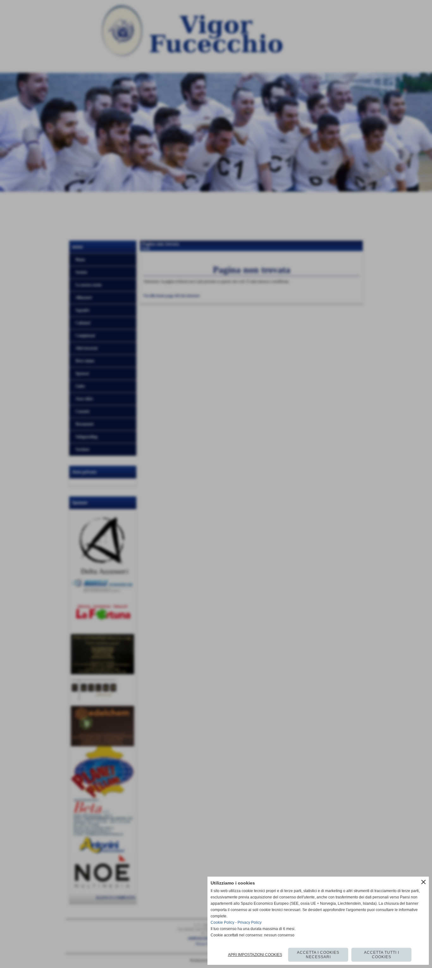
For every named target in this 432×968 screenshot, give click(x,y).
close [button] (423, 882)
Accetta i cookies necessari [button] (318, 954)
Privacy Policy (250, 922)
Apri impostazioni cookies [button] (255, 955)
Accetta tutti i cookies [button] (381, 954)
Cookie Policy (222, 922)
